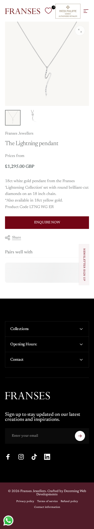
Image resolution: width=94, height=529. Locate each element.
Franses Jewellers (19, 134)
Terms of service (47, 501)
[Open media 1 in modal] (80, 31)
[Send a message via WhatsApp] (8, 520)
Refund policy (69, 501)
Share (16, 237)
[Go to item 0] (13, 118)
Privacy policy (25, 501)
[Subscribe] (80, 436)
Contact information (47, 507)
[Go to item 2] (32, 118)
